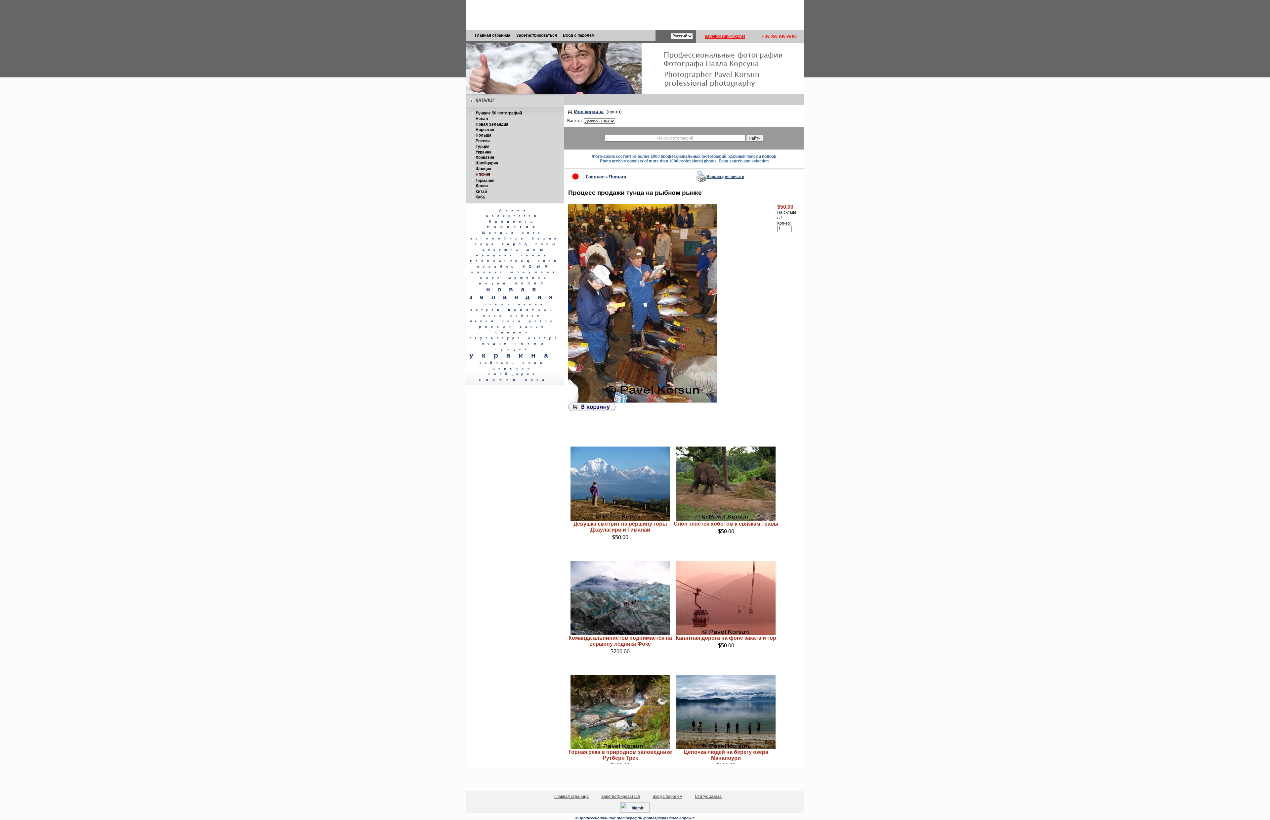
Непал (482, 118)
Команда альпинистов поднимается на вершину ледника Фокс (620, 641)
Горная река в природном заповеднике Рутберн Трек (620, 755)
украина (512, 355)
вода (486, 244)
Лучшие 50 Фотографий (499, 113)
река (513, 321)
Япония (483, 174)
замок (535, 255)
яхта (536, 379)
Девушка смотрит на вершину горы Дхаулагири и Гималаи (620, 527)
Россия (483, 141)
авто (532, 233)
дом (537, 249)
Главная (595, 176)
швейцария (513, 374)
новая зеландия (514, 292)
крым (538, 266)
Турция (482, 146)
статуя (544, 338)
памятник (531, 310)
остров (486, 310)
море (491, 278)
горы (547, 244)
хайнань (499, 363)
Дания (482, 186)
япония (499, 379)
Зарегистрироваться (536, 35)
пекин (483, 321)
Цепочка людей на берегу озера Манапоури (726, 755)
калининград (501, 261)
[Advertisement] (635, 15)
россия (496, 326)
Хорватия (485, 157)
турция (512, 349)
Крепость (512, 221)
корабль (497, 266)
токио (531, 343)
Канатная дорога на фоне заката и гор (726, 638)
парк (494, 315)
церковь (512, 368)
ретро (542, 321)
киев (548, 261)
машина (488, 272)
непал (531, 283)
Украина (483, 152)
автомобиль (498, 238)
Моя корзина (589, 111)
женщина (495, 255)
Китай (481, 191)
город (516, 244)
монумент (534, 272)
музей (494, 283)
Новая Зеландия (492, 124)
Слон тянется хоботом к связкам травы (726, 524)
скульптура (496, 338)
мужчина (529, 278)
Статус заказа (708, 796)
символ (512, 332)
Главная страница (492, 35)
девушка (502, 249)
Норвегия (485, 129)
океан (532, 304)
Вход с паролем (579, 35)
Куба (480, 197)
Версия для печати (725, 176)
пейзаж (526, 315)
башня (545, 238)
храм (534, 363)
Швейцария (487, 163)
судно (496, 343)
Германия (485, 180)
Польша (483, 135)
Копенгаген (512, 216)
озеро (498, 304)
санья (533, 326)
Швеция (483, 168)
